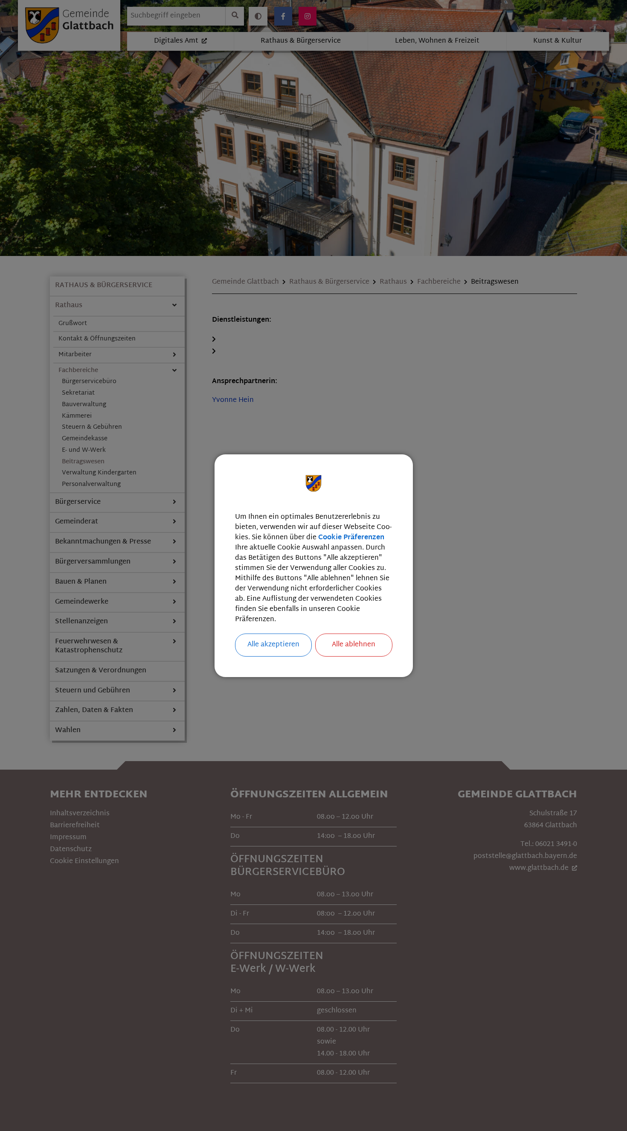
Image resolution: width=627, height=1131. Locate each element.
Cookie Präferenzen (351, 538)
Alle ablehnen (353, 645)
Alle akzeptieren (273, 645)
